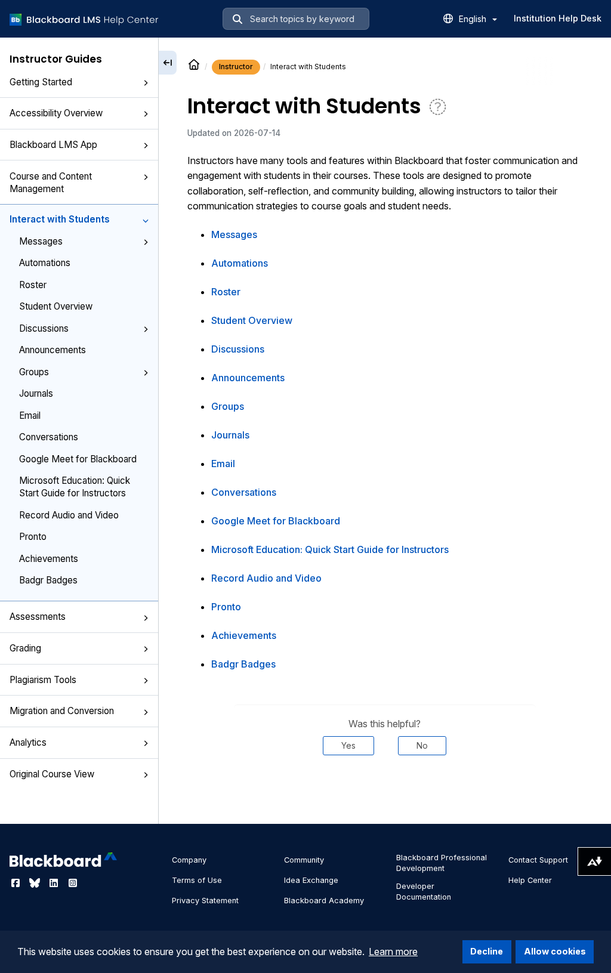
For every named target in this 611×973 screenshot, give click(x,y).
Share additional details (384, 791)
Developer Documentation (423, 891)
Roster (33, 285)
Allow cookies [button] (555, 951)
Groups (34, 372)
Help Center (530, 880)
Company (189, 859)
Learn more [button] (393, 951)
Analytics (28, 742)
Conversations (48, 437)
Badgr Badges (48, 580)
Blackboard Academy (324, 900)
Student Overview (55, 306)
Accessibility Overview (56, 113)
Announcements (52, 350)
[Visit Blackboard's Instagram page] (73, 883)
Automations (44, 262)
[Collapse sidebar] (168, 63)
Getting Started (41, 82)
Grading (25, 648)
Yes (348, 745)
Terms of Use (197, 880)
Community (304, 859)
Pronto (33, 536)
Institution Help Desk (557, 18)
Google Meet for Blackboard (78, 459)
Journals (36, 393)
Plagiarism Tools (43, 679)
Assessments (38, 616)
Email (30, 415)
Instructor (236, 66)
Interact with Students (60, 219)
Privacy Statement (205, 900)
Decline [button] (486, 951)
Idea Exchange (311, 880)
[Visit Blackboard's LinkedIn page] (55, 883)
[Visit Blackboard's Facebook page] (17, 883)
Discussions (44, 328)
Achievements (48, 558)
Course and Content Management (51, 182)
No (422, 745)
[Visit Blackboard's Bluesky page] (36, 883)
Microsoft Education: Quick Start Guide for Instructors (74, 487)
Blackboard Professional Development (441, 863)
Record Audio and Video (69, 515)
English (474, 19)
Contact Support (538, 859)
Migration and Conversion (62, 710)
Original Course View (52, 774)
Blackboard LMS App (53, 144)
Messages (41, 241)
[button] (146, 83)
